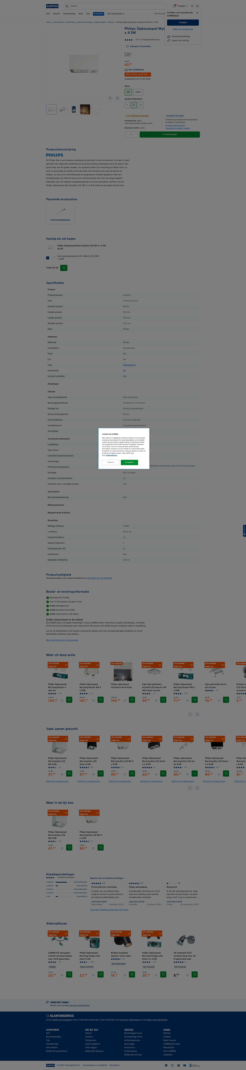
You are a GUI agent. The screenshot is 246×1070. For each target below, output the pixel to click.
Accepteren (129, 462)
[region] (124, 448)
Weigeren (110, 462)
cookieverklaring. (111, 455)
